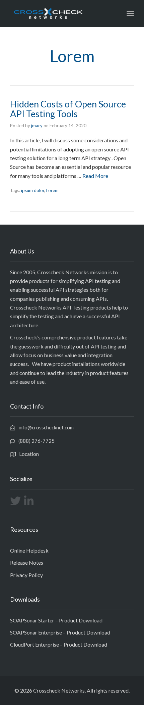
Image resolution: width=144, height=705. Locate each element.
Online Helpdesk (29, 550)
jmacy (37, 125)
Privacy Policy (26, 575)
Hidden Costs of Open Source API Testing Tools (68, 109)
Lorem (52, 190)
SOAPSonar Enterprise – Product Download (60, 632)
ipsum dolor (32, 190)
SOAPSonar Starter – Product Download (56, 620)
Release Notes (26, 562)
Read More (95, 176)
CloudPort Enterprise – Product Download (58, 644)
